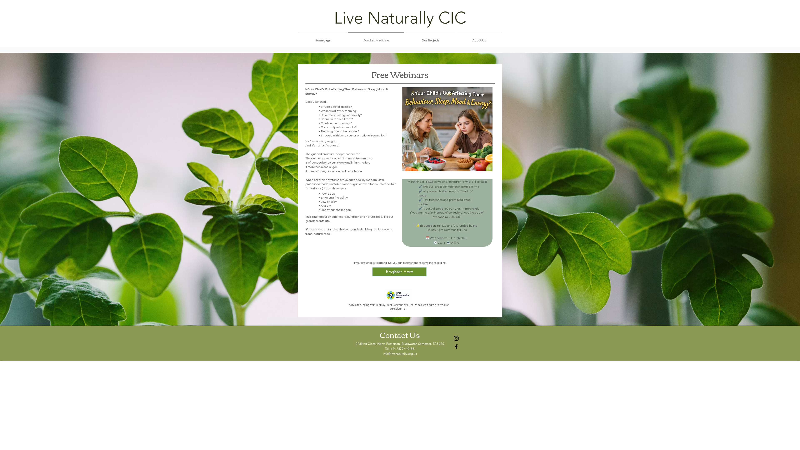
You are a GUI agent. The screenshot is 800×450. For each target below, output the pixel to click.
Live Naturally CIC (400, 18)
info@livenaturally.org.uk (400, 354)
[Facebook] (456, 347)
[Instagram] (456, 338)
